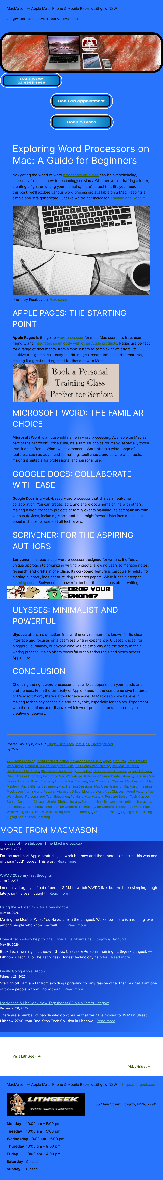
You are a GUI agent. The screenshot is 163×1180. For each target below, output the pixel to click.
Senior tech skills (95, 802)
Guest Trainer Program (24, 776)
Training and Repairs (128, 198)
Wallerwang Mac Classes (25, 812)
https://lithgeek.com (139, 1084)
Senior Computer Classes (26, 802)
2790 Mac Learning (21, 761)
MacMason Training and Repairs (31, 791)
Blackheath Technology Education (66, 771)
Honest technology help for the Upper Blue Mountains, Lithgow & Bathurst (63, 939)
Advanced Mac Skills (85, 761)
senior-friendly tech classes (130, 802)
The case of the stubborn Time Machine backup (41, 843)
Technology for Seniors (96, 807)
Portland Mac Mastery (87, 797)
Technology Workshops (133, 807)
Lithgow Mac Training (71, 781)
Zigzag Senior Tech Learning (28, 817)
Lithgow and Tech (60, 744)
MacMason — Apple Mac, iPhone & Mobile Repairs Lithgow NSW (62, 8)
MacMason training (137, 786)
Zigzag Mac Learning (136, 812)
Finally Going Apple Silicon (22, 971)
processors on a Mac (81, 175)
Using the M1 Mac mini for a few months (34, 907)
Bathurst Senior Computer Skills (49, 766)
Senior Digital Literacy (63, 802)
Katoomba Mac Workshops (63, 776)
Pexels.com (58, 299)
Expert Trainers (139, 771)
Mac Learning (135, 781)
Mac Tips (82, 744)
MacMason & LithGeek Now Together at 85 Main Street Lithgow (54, 1003)
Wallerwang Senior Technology (69, 812)
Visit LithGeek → (27, 1056)
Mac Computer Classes (106, 781)
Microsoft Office (68, 791)
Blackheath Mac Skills (23, 771)
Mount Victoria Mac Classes (103, 791)
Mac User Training (108, 786)
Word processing (106, 812)
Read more (67, 861)
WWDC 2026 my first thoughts (26, 875)
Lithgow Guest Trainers (35, 781)
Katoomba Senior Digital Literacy (108, 776)
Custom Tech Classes (109, 771)
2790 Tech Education (53, 761)
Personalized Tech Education (47, 797)
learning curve (25, 583)
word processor (70, 338)
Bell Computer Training (92, 766)
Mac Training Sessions (76, 786)
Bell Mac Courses (125, 766)
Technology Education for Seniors (51, 807)
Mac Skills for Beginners (38, 786)
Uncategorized (102, 744)
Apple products (114, 761)
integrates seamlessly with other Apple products (76, 343)
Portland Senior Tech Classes (127, 797)
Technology (15, 807)
